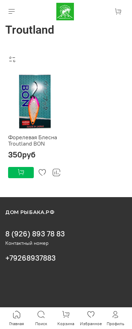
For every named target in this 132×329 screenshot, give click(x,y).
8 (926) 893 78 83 (35, 234)
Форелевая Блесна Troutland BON (32, 140)
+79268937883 (30, 258)
